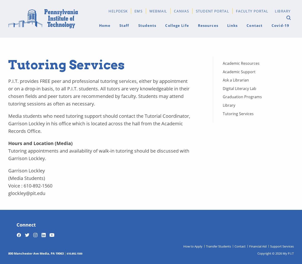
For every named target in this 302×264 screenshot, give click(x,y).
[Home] (43, 18)
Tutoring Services (238, 113)
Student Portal (212, 10)
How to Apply (192, 246)
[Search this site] (288, 18)
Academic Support (239, 71)
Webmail (158, 10)
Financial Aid (258, 246)
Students (147, 25)
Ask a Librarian (236, 80)
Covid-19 (280, 25)
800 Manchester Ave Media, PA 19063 (36, 253)
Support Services (282, 246)
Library (282, 10)
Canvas (181, 10)
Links (232, 25)
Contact (255, 25)
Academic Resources (241, 63)
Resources (208, 25)
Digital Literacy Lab (239, 88)
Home (104, 25)
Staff (124, 25)
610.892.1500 (74, 253)
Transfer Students (218, 246)
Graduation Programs (242, 96)
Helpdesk (118, 10)
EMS (138, 10)
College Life (177, 25)
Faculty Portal (252, 10)
